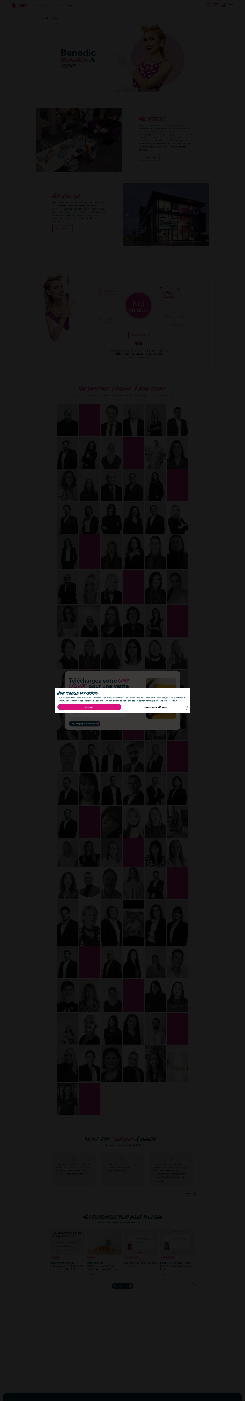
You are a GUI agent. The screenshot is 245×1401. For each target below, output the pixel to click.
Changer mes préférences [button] (155, 707)
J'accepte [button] (89, 707)
